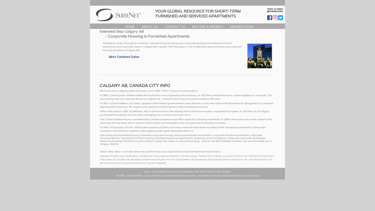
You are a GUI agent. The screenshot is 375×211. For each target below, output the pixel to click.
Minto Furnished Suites (124, 57)
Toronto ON (229, 159)
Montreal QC (209, 156)
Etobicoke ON (150, 156)
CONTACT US (175, 27)
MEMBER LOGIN (242, 27)
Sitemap (254, 175)
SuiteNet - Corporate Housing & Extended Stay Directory (164, 175)
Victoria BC (131, 163)
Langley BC (163, 156)
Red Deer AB (128, 159)
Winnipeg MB (158, 163)
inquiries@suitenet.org (234, 175)
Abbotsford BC (107, 156)
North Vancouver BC (226, 156)
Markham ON (177, 156)
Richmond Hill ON (170, 159)
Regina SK (140, 159)
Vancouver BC (117, 163)
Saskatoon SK (187, 159)
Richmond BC (153, 159)
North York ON (244, 156)
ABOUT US (150, 27)
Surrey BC (217, 159)
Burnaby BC (121, 156)
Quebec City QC (112, 159)
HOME (130, 27)
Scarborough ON (203, 159)
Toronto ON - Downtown (248, 159)
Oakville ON (259, 156)
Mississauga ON (193, 156)
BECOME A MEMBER (207, 27)
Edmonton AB (135, 156)
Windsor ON (144, 163)
